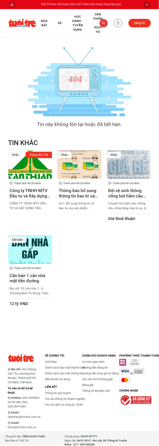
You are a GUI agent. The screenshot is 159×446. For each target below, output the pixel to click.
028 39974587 (17, 406)
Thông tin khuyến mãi (96, 390)
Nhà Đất (44, 23)
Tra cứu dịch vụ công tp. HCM (63, 404)
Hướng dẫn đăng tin (95, 367)
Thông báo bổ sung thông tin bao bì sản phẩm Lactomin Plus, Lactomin (79, 193)
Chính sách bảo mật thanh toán (65, 367)
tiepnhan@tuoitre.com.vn (24, 416)
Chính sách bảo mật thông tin (64, 373)
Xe (60, 23)
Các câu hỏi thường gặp (97, 379)
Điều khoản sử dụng (57, 379)
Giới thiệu (51, 361)
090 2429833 (30, 397)
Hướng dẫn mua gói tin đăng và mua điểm (109, 373)
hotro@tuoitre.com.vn (22, 427)
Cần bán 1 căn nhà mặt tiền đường (27, 278)
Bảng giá (87, 385)
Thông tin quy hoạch (58, 393)
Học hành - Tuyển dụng (77, 23)
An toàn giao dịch (93, 361)
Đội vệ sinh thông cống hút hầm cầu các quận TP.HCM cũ (128, 193)
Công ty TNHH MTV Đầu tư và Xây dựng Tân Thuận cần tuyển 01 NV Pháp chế (30, 193)
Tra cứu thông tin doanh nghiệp (65, 398)
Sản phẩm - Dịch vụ (98, 23)
